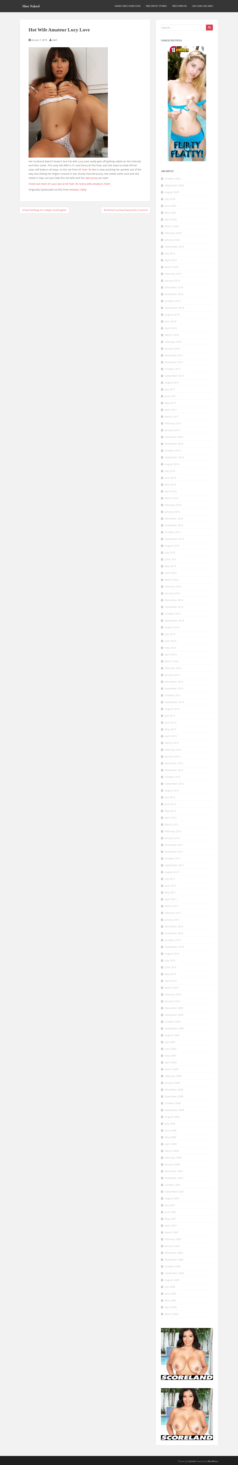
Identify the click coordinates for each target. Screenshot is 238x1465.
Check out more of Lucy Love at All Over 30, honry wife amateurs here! (69, 183)
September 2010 (174, 946)
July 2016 (170, 471)
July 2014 (170, 634)
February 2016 (173, 505)
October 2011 (173, 858)
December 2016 (174, 437)
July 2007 (170, 1205)
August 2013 (172, 709)
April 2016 (171, 491)
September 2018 (174, 307)
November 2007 (174, 1178)
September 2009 (174, 1028)
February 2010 (173, 994)
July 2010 (170, 960)
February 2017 (173, 423)
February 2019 (173, 273)
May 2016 (170, 484)
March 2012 (172, 824)
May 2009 (170, 1055)
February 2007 (173, 1239)
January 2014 (172, 675)
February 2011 (173, 912)
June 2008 (170, 1130)
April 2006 (171, 1307)
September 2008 (174, 1110)
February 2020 (173, 233)
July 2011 (170, 878)
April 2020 (171, 219)
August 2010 (172, 953)
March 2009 (172, 1069)
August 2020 (172, 192)
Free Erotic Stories (156, 6)
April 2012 (171, 817)
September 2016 (174, 457)
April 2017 (171, 409)
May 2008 (170, 1137)
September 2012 (174, 783)
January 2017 (172, 430)
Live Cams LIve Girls (202, 6)
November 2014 (174, 607)
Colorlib (191, 1461)
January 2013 (172, 756)
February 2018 (173, 341)
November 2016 (174, 443)
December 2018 (174, 287)
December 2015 (174, 518)
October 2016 (173, 450)
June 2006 (170, 1293)
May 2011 (170, 892)
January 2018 (172, 348)
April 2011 (171, 899)
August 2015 (172, 545)
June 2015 (170, 559)
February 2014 (173, 668)
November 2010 (174, 933)
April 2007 (171, 1225)
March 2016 (172, 498)
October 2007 (173, 1184)
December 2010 (174, 926)
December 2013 (174, 681)
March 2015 (172, 579)
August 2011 (172, 872)
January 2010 (172, 1001)
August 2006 (172, 1280)
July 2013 (170, 715)
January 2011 (172, 919)
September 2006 (174, 1273)
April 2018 (171, 328)
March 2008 (172, 1150)
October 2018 (173, 301)
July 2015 (170, 552)
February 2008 (173, 1157)
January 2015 (172, 593)
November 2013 (174, 688)
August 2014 (172, 627)
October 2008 (173, 1103)
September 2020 (174, 185)
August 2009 (172, 1035)
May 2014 (170, 647)
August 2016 (172, 464)
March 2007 (172, 1232)
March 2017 (172, 416)
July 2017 (170, 389)
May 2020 (170, 212)
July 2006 (170, 1286)
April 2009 (171, 1062)
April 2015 (171, 573)
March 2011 (172, 906)
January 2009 (172, 1082)
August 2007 (172, 1198)
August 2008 (172, 1116)
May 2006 (170, 1300)
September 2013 (174, 702)
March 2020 (172, 226)
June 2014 (170, 641)
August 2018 (172, 314)
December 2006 (174, 1252)
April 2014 (171, 654)
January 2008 (172, 1164)
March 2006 (172, 1314)
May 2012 (170, 811)
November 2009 (174, 1014)
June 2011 (170, 885)
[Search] (209, 28)
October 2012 (173, 777)
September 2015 (174, 539)
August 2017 (172, 382)
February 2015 (173, 586)
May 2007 (170, 1218)
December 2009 (174, 1008)
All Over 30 (84, 169)
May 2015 (170, 566)
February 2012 (173, 831)
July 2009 (170, 1042)
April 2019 (171, 260)
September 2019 (174, 246)
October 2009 (173, 1021)
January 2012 (172, 838)
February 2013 (173, 749)
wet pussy (91, 178)
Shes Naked (31, 6)
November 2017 (174, 362)
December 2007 (174, 1171)
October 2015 (173, 532)
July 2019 (170, 253)
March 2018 (172, 335)
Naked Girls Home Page (128, 6)
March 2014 (172, 661)
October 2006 (173, 1266)
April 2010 (171, 980)
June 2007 (170, 1212)
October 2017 (173, 369)
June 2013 (170, 722)
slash (54, 39)
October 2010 (173, 940)
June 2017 (170, 396)
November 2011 (174, 851)
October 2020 (173, 178)
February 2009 (173, 1076)
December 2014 (174, 600)
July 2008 (170, 1123)
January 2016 (172, 511)
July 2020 (170, 199)
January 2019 (172, 280)
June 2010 (170, 967)
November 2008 (174, 1096)
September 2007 (174, 1191)
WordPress (213, 1461)
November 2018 (174, 294)
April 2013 (171, 736)
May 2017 (170, 403)
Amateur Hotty (78, 189)
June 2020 (170, 205)
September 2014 (174, 620)
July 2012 (170, 797)
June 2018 (170, 321)
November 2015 (174, 525)
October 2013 (173, 695)
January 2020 (172, 239)
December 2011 (174, 845)
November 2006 (174, 1259)
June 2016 (170, 477)
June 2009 (170, 1048)
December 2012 (174, 763)
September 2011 (174, 865)
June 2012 (170, 804)
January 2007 (172, 1246)
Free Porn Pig (179, 6)
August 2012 (172, 790)
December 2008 (174, 1089)
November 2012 (174, 770)
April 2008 (171, 1144)
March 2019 (172, 267)
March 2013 (172, 743)
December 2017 (174, 355)
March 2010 (172, 987)
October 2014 (173, 613)
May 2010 (170, 974)
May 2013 (170, 729)
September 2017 (174, 375)
